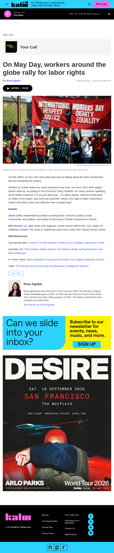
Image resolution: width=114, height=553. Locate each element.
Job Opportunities (50, 521)
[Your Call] (11, 47)
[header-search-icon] (89, 4)
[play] (7, 14)
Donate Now (47, 527)
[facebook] (91, 516)
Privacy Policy (48, 533)
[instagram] (91, 522)
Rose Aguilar (13, 80)
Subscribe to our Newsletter (72, 522)
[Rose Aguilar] (14, 288)
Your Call (28, 47)
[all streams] (110, 13)
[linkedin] (91, 527)
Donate (103, 4)
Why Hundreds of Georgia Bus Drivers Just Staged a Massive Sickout (65, 259)
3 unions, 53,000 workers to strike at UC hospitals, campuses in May (66, 242)
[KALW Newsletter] (57, 333)
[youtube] (91, 533)
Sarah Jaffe (15, 215)
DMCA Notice (71, 535)
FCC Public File (72, 515)
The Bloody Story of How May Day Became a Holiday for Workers (52, 266)
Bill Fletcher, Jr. (17, 225)
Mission (45, 515)
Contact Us (70, 528)
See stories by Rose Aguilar (39, 304)
